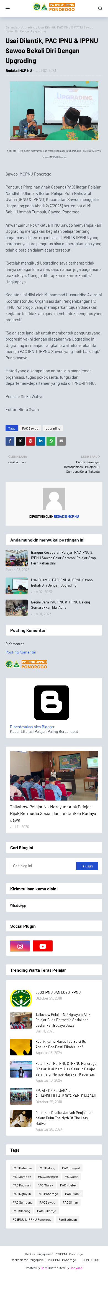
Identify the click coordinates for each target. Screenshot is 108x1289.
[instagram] (20, 945)
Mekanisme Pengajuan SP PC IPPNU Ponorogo (44, 1260)
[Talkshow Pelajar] (54, 776)
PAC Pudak (72, 1194)
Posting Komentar (21, 652)
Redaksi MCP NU (19, 70)
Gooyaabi (76, 1268)
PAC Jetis (71, 1176)
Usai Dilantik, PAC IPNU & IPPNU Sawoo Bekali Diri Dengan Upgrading (62, 583)
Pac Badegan (67, 1219)
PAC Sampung (22, 1202)
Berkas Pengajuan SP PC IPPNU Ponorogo (54, 1254)
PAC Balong (47, 1168)
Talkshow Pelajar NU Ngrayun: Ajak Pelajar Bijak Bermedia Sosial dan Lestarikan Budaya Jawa (53, 813)
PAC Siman (70, 1202)
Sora (44, 1268)
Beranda (11, 27)
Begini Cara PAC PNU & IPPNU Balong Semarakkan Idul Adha (60, 605)
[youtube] (43, 945)
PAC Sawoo (30, 428)
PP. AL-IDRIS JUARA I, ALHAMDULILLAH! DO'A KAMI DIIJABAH (65, 1093)
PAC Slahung (21, 1211)
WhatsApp (18, 905)
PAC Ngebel (68, 1185)
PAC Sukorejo (46, 1211)
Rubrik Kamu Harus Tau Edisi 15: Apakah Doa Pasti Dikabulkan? (60, 1044)
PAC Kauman (21, 1185)
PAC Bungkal (71, 1168)
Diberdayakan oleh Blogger (32, 726)
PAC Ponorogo (48, 1194)
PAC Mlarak (45, 1185)
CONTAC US (91, 1260)
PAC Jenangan (48, 1176)
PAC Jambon (22, 1176)
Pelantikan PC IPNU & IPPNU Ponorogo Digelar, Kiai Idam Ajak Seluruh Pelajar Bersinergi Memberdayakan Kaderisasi (65, 1068)
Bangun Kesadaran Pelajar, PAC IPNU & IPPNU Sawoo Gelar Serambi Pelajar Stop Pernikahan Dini (63, 557)
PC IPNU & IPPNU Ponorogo (32, 1219)
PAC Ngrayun (22, 1194)
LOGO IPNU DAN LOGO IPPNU (58, 992)
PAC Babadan (22, 1168)
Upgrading (27, 27)
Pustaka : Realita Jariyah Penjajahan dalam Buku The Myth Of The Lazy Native (64, 1118)
